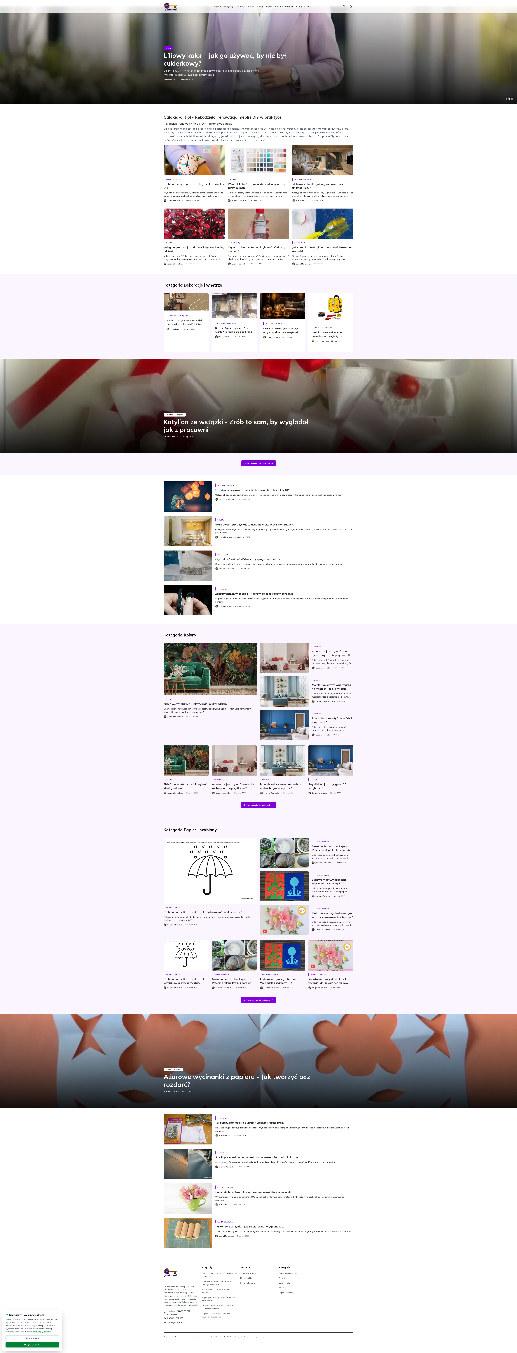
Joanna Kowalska (171, 436)
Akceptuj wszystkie (32, 1345)
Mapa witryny (259, 1337)
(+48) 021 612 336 (175, 1318)
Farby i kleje (291, 6)
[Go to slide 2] (509, 99)
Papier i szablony (274, 6)
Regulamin (168, 1337)
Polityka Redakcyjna (243, 1337)
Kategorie (284, 1267)
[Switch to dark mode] (351, 6)
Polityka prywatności (199, 1337)
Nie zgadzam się (32, 1338)
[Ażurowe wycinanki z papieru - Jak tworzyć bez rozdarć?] (258, 1061)
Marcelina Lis (169, 79)
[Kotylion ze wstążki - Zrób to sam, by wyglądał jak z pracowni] (258, 406)
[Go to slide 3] (512, 99)
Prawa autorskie (181, 1337)
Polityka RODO (226, 1337)
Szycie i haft (305, 6)
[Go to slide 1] (506, 99)
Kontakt (214, 1337)
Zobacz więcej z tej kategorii (257, 463)
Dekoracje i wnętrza (245, 6)
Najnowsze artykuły (223, 6)
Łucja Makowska (247, 1283)
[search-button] (343, 6)
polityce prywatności (42, 1331)
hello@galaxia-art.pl (176, 1322)
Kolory (260, 6)
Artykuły (207, 1267)
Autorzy (245, 1267)
